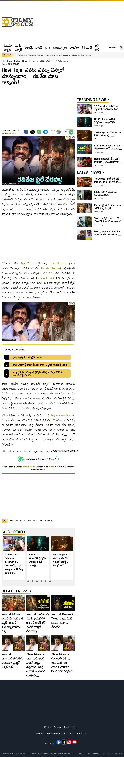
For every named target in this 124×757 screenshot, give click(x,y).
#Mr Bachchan (35, 520)
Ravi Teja (26, 263)
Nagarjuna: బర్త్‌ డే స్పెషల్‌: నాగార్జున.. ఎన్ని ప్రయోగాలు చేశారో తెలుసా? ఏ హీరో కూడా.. (107, 163)
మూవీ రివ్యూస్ (18, 47)
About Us (39, 733)
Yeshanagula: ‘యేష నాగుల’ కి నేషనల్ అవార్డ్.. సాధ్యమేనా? (60, 560)
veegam (71, 753)
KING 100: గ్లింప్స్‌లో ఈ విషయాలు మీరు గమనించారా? (105, 194)
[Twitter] (32, 132)
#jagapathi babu (18, 520)
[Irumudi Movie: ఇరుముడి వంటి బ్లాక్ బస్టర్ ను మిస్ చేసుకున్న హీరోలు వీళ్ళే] (13, 603)
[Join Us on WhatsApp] (71, 132)
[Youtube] (74, 742)
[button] (28, 581)
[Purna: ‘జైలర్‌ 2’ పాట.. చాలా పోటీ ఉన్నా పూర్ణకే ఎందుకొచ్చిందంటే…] (84, 208)
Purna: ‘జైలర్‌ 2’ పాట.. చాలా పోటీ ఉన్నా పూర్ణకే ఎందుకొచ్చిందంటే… (108, 207)
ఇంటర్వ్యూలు (60, 47)
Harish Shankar (50, 268)
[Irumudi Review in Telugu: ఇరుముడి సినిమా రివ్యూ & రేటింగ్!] (63, 603)
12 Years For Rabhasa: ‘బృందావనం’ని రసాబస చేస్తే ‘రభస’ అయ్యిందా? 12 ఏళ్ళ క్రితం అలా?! (14, 563)
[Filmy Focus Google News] (58, 132)
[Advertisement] (79, 22)
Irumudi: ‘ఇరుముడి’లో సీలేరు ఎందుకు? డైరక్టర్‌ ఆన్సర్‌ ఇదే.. (12, 660)
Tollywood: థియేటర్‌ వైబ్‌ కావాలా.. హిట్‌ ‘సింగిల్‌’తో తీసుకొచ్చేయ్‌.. (106, 181)
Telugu (57, 727)
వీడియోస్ (87, 47)
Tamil (66, 727)
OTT (48, 47)
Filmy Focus (7, 61)
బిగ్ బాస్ (97, 47)
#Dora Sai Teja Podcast (81, 55)
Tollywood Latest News (27, 753)
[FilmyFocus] (19, 22)
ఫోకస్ (38, 47)
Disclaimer (68, 733)
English (47, 727)
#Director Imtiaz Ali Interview (58, 55)
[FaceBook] (26, 132)
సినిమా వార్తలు (8, 47)
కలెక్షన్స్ (29, 47)
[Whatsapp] (21, 459)
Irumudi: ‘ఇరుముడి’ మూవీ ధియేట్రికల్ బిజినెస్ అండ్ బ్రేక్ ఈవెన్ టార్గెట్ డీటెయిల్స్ (37, 622)
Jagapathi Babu (47, 278)
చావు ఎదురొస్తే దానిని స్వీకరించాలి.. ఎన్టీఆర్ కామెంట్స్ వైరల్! (40, 364)
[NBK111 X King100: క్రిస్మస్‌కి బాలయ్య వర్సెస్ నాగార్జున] (38, 543)
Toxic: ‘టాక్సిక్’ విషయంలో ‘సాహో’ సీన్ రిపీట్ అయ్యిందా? (107, 220)
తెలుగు (112, 47)
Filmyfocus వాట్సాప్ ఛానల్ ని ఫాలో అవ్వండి (40, 459)
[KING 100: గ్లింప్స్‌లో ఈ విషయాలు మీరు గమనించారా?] (84, 195)
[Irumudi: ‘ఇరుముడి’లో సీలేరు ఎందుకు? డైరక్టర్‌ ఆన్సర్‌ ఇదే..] (13, 643)
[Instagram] (69, 742)
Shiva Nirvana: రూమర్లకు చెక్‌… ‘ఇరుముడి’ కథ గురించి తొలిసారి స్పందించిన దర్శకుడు (62, 662)
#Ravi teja (49, 520)
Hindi (74, 727)
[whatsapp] (39, 132)
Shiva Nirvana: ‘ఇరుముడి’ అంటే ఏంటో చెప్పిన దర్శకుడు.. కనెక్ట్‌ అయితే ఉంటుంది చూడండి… (35, 664)
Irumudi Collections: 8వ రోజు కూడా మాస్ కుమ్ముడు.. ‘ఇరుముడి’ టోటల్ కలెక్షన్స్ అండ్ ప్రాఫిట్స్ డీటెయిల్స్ (107, 150)
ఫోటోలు (74, 47)
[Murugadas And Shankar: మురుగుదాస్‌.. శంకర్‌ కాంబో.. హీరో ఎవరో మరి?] (84, 235)
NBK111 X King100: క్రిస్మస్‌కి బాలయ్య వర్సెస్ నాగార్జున (37, 560)
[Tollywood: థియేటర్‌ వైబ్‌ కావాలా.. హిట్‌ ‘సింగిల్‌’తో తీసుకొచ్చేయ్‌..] (84, 182)
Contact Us (81, 733)
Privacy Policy (53, 733)
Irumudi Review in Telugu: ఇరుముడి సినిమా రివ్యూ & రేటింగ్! (63, 620)
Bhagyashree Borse (61, 415)
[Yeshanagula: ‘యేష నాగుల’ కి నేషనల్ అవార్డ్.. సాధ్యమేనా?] (62, 543)
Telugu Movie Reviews (47, 753)
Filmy (52, 466)
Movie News (22, 61)
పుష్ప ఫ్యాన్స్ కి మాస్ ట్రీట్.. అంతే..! (28, 357)
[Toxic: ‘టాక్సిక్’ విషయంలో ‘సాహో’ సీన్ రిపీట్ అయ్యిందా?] (84, 221)
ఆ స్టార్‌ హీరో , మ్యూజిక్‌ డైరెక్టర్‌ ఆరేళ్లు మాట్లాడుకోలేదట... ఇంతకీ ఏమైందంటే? (39, 373)
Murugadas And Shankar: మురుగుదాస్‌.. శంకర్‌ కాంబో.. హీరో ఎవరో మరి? (108, 234)
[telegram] (45, 132)
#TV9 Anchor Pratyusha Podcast (30, 55)
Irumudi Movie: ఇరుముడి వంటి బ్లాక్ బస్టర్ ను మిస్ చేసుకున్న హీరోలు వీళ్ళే (13, 622)
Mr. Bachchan (60, 263)
